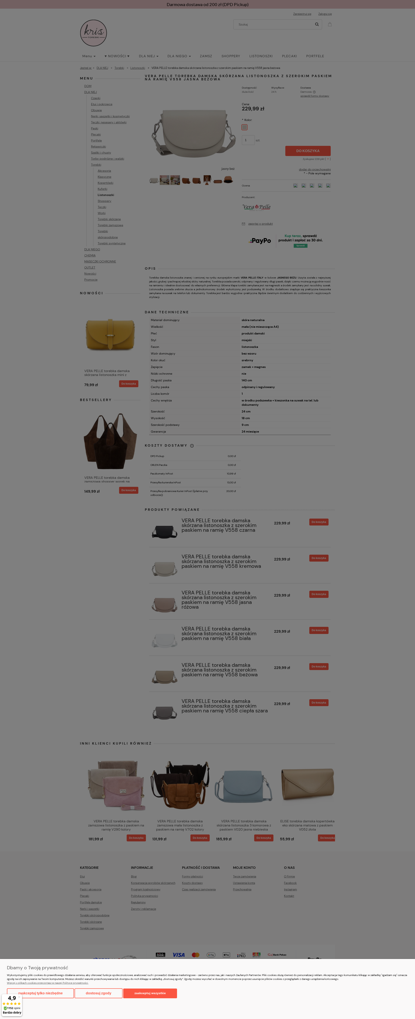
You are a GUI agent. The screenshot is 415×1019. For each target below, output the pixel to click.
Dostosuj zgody (98, 993)
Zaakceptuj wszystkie (150, 993)
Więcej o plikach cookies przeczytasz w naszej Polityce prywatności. (47, 983)
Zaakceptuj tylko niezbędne (40, 993)
